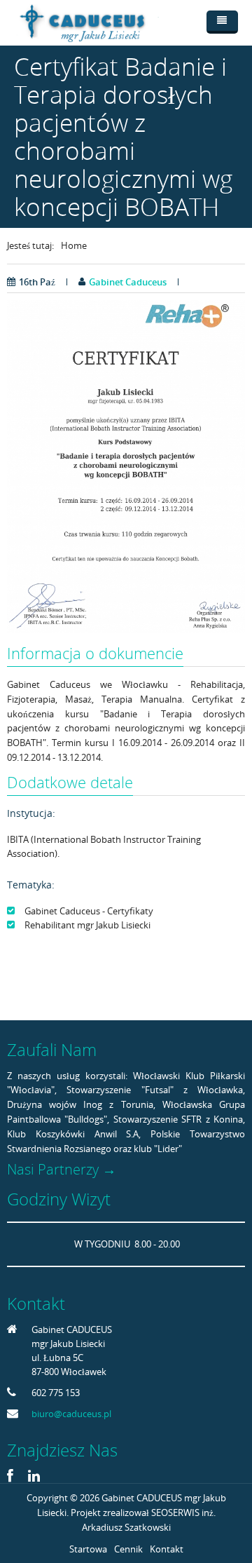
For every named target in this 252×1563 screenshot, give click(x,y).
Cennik (128, 1549)
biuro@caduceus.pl (71, 1413)
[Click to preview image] (126, 465)
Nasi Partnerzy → (61, 1169)
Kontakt (166, 1549)
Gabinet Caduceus (128, 282)
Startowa (88, 1549)
